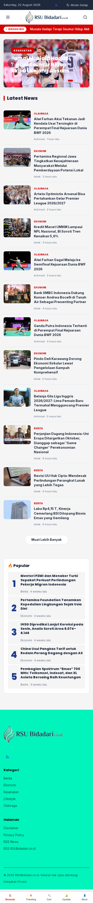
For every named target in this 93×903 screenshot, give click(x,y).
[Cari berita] (85, 17)
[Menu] (8, 17)
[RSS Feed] (56, 5)
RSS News (11, 842)
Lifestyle (10, 799)
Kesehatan (11, 792)
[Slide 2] (76, 80)
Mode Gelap (79, 5)
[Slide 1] (70, 80)
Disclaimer (11, 828)
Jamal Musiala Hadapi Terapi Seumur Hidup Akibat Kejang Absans (40, 64)
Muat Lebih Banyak (46, 539)
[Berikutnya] (81, 63)
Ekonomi (10, 785)
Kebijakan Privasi (15, 881)
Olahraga (10, 805)
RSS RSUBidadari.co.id (20, 848)
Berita (8, 778)
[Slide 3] (82, 80)
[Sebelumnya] (11, 63)
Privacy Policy (14, 835)
